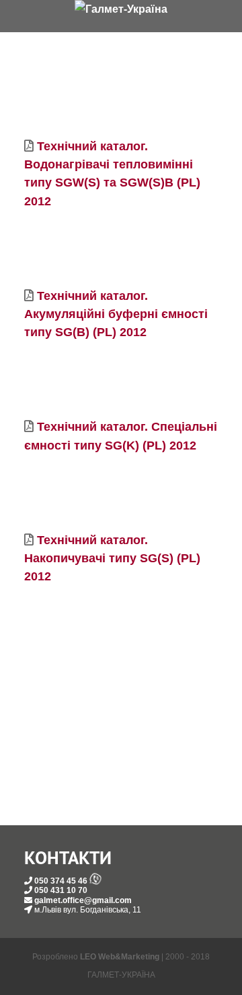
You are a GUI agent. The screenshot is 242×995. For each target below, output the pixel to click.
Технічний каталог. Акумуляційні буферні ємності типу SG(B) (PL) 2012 (116, 314)
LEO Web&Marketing (119, 956)
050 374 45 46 (60, 881)
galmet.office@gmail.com (83, 900)
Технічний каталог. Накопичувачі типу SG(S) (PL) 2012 (112, 558)
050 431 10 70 (60, 890)
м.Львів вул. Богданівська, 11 (87, 909)
